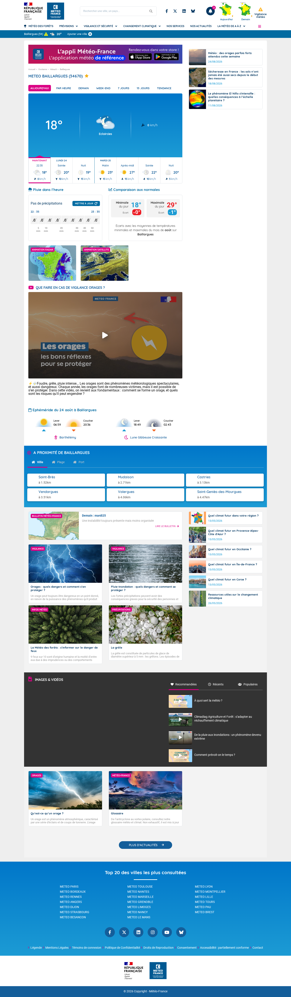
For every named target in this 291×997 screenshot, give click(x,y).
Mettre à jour (84, 203)
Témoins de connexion (86, 947)
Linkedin (184, 11)
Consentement (187, 947)
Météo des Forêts (41, 26)
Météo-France (158, 991)
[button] (259, 26)
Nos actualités (201, 26)
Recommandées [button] (186, 684)
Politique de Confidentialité (122, 947)
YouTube (167, 932)
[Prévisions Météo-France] (55, 11)
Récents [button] (218, 684)
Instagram (153, 932)
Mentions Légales (57, 947)
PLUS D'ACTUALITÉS (143, 845)
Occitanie (42, 69)
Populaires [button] (250, 684)
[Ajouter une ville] (90, 34)
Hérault (53, 69)
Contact (257, 947)
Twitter (175, 11)
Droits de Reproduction (158, 947)
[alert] (260, 12)
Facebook (167, 11)
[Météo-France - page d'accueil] (158, 971)
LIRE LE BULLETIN (165, 526)
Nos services (175, 26)
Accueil (31, 69)
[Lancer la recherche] (151, 11)
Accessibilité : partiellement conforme (224, 947)
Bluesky (193, 11)
